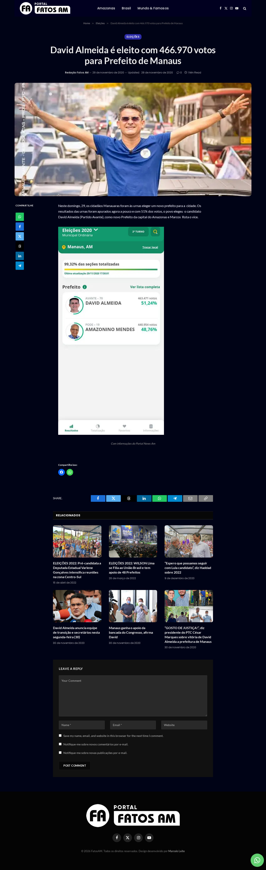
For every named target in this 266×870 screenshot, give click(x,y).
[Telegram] (20, 265)
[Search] (244, 8)
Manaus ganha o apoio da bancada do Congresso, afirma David (131, 632)
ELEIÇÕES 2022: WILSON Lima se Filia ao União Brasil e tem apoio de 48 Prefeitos (131, 567)
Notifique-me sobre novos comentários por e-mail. (95, 744)
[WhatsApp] (20, 216)
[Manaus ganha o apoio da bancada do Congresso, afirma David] (133, 606)
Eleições (133, 36)
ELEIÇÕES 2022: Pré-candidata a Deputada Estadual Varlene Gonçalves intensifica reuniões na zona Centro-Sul (77, 570)
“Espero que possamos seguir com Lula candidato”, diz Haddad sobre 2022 (188, 567)
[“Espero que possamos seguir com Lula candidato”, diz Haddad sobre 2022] (189, 541)
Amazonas (106, 8)
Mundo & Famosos (153, 8)
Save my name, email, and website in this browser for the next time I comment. (113, 735)
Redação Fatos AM (77, 72)
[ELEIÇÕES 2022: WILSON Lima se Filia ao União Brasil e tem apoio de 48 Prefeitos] (133, 541)
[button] (111, 331)
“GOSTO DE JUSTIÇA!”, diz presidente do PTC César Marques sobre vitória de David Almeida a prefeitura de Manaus (188, 634)
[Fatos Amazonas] (45, 8)
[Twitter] (20, 236)
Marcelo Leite (176, 851)
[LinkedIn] (20, 256)
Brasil (126, 8)
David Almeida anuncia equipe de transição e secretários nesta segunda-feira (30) (76, 632)
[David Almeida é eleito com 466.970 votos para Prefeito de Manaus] (133, 139)
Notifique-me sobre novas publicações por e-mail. (95, 753)
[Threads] (20, 246)
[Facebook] (20, 226)
